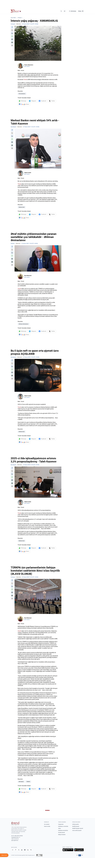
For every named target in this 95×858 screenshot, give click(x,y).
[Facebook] (15, 850)
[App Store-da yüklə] (68, 849)
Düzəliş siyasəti (61, 832)
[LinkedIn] (28, 850)
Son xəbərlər (46, 824)
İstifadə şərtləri (75, 824)
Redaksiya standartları (63, 830)
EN (77, 855)
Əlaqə (59, 828)
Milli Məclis (21, 781)
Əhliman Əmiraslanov (23, 324)
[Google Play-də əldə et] (79, 849)
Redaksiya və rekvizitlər (63, 826)
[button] (12, 27)
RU (82, 855)
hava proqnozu (22, 93)
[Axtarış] (61, 11)
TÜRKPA (28, 781)
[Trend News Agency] (15, 823)
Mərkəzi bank (21, 207)
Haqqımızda (60, 824)
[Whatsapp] (12, 850)
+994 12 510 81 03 (14, 838)
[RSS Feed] (31, 850)
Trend (25, 79)
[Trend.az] (16, 11)
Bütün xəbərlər (27, 66)
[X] (18, 850)
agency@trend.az (14, 840)
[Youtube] (22, 850)
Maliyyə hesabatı (61, 834)
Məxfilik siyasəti (75, 826)
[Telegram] (25, 850)
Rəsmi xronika (47, 826)
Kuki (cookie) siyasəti (76, 830)
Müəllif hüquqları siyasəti (77, 828)
